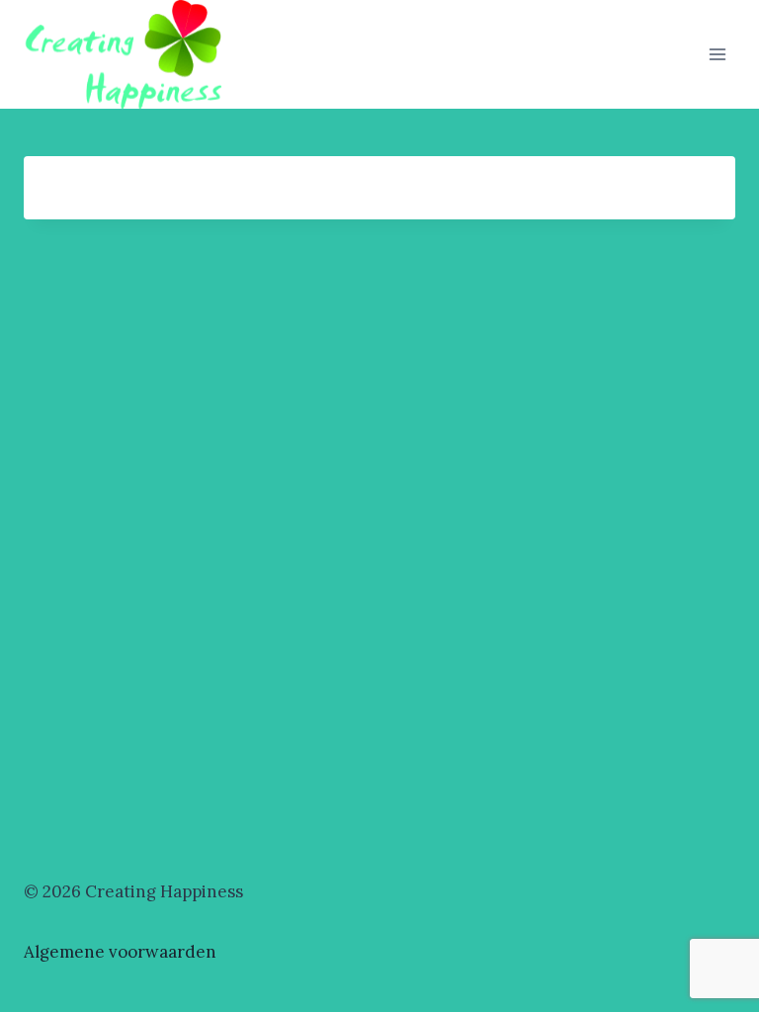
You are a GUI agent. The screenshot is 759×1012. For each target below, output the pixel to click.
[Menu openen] (717, 54)
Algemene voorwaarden (120, 952)
